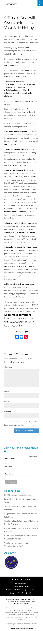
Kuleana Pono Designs (30, 624)
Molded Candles (20, 583)
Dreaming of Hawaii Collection (20, 586)
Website (7, 411)
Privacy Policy (14, 628)
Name (7, 391)
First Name (9, 466)
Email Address (11, 459)
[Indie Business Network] (11, 568)
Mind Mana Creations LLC (23, 599)
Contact (12, 593)
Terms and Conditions (26, 628)
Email (7, 401)
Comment (8, 367)
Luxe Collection (26, 580)
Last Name (9, 474)
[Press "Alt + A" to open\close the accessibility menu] (40, 3)
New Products (14, 580)
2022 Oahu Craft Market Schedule (18, 495)
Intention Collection (13, 590)
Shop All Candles (28, 590)
